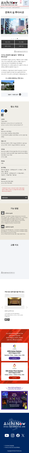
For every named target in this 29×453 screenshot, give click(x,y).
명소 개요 (7, 42)
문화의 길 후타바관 (9, 311)
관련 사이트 (8, 46)
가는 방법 (21, 42)
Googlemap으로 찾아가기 (22, 51)
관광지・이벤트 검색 (13, 94)
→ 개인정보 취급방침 (9, 445)
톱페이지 (2, 7)
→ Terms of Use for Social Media (12, 447)
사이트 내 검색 (8, 7)
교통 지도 (21, 46)
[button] (2, 28)
